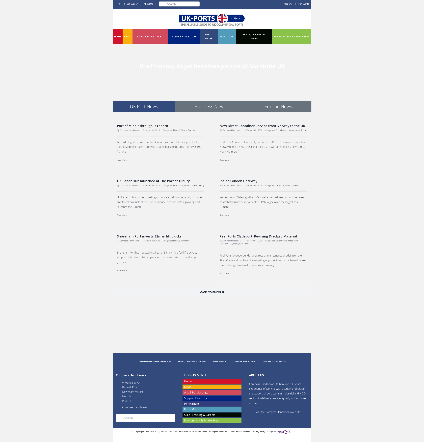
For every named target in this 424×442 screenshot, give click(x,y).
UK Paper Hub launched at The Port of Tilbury (153, 181)
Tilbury (304, 130)
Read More (122, 159)
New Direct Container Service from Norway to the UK (262, 126)
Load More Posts (212, 291)
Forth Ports (281, 130)
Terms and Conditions (240, 431)
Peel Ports (244, 243)
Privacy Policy (258, 431)
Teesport (192, 130)
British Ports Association (287, 240)
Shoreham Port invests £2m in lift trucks (149, 236)
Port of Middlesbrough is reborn (142, 126)
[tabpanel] (212, 210)
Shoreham (184, 240)
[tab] (144, 106)
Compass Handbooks (129, 130)
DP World (280, 185)
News (175, 130)
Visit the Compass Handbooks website (278, 412)
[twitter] (212, 439)
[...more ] (122, 151)
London (290, 130)
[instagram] (217, 439)
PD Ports (183, 130)
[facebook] (207, 439)
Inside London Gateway (238, 181)
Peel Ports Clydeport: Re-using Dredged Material (258, 236)
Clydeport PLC (226, 243)
